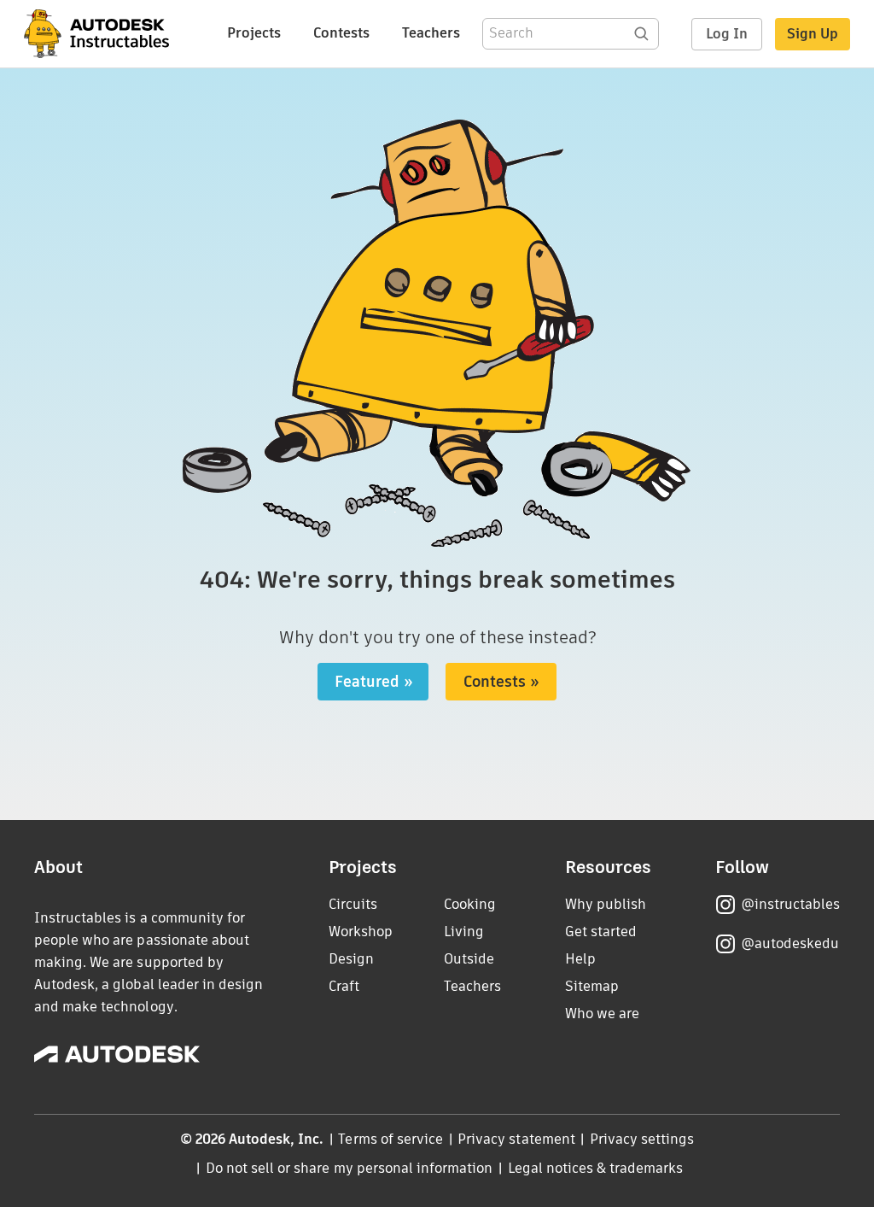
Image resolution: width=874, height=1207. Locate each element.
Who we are (602, 1013)
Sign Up (812, 34)
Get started (601, 931)
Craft (344, 986)
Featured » (374, 681)
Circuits (353, 904)
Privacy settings (642, 1139)
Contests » (501, 681)
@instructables (790, 904)
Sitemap (592, 986)
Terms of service (390, 1139)
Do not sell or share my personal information (349, 1168)
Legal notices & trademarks (596, 1168)
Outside (469, 959)
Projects (254, 33)
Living (464, 931)
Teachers (431, 33)
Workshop (361, 931)
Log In (727, 34)
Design (351, 959)
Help (580, 959)
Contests (341, 33)
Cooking (470, 904)
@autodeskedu (790, 943)
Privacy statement (516, 1139)
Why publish (605, 904)
